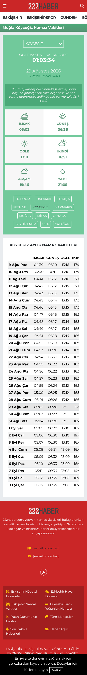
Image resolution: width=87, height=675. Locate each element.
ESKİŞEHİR (12, 17)
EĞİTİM (74, 649)
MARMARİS (63, 207)
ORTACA (59, 216)
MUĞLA (25, 216)
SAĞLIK (41, 653)
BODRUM (23, 199)
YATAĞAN (62, 224)
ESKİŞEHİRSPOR (41, 17)
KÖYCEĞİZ (40, 207)
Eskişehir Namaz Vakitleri (21, 606)
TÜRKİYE (56, 653)
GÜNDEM (68, 17)
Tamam (56, 670)
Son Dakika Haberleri (17, 631)
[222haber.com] (43, 6)
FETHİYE (19, 207)
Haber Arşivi (59, 629)
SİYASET (72, 653)
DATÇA (64, 199)
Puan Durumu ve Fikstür (21, 619)
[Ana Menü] (4, 6)
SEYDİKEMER (26, 224)
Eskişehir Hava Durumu (59, 594)
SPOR (29, 653)
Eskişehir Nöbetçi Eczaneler (21, 594)
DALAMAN (44, 199)
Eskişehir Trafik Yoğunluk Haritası (59, 606)
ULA (45, 224)
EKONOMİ (14, 653)
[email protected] (46, 548)
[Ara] (82, 6)
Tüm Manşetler (61, 617)
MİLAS (42, 216)
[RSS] (43, 572)
